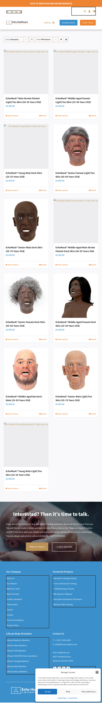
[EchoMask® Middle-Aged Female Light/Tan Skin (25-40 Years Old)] (76, 72)
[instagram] (12, 12)
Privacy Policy (72, 698)
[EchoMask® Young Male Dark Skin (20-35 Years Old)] (26, 146)
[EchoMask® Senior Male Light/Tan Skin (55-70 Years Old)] (76, 370)
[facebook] (8, 12)
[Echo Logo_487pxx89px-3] (17, 21)
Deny (68, 692)
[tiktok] (21, 12)
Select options (13, 116)
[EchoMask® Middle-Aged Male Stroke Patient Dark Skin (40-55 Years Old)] (76, 221)
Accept (47, 692)
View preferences (88, 692)
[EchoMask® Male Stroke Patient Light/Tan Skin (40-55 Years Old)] (26, 72)
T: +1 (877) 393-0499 (62, 640)
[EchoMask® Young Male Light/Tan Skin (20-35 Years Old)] (26, 444)
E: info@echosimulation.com (65, 644)
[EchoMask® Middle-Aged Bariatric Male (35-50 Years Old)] (26, 370)
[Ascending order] (31, 39)
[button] (97, 672)
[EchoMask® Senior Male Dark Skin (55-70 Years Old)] (26, 221)
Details (44, 116)
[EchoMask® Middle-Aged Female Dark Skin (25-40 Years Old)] (76, 295)
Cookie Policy (62, 698)
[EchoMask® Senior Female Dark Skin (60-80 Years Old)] (26, 295)
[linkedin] (16, 12)
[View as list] (66, 39)
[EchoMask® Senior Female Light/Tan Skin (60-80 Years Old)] (76, 146)
